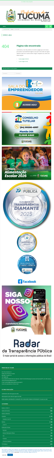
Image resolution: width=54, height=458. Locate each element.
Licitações (4, 416)
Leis (3, 435)
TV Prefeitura (4, 444)
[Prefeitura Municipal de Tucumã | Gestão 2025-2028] (27, 15)
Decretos (5, 430)
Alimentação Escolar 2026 (27, 3)
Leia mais (16, 452)
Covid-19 (4, 424)
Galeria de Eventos (6, 410)
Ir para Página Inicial (23, 61)
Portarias (5, 438)
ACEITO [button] (10, 454)
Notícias (3, 422)
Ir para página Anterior (24, 59)
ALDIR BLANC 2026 (5, 393)
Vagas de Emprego (6, 447)
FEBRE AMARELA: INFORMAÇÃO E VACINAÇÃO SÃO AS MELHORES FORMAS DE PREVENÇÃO (20, 399)
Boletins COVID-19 (5, 408)
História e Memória (6, 413)
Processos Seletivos (7, 441)
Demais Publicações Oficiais (9, 433)
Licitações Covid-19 (7, 419)
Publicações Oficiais (6, 427)
